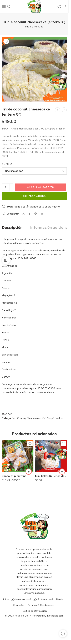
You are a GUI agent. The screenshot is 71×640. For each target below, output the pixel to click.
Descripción (12, 228)
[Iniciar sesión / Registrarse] (59, 6)
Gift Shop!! (48, 418)
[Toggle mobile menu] (4, 6)
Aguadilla (11, 455)
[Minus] (11, 189)
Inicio (28, 26)
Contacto (18, 605)
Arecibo (11, 466)
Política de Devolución (34, 611)
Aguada (11, 450)
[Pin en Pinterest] (35, 213)
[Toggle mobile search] (9, 6)
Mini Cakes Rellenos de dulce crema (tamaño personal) (51, 476)
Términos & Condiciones (40, 605)
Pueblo (7, 164)
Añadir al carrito (40, 187)
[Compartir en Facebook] (29, 213)
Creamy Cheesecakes (29, 418)
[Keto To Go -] (34, 6)
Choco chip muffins (14, 476)
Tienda (59, 599)
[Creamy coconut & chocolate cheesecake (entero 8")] (64, 109)
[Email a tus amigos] (41, 213)
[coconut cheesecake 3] (34, 69)
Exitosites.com (55, 615)
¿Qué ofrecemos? (43, 599)
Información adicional (49, 228)
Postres (38, 26)
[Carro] (65, 6)
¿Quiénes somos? (21, 599)
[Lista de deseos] (6, 41)
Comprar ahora (34, 196)
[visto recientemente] (63, 633)
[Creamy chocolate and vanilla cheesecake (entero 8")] (57, 109)
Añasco (11, 461)
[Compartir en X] (23, 213)
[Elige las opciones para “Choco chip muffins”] (29, 472)
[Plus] (11, 185)
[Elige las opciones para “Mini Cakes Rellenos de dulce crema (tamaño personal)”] (62, 472)
